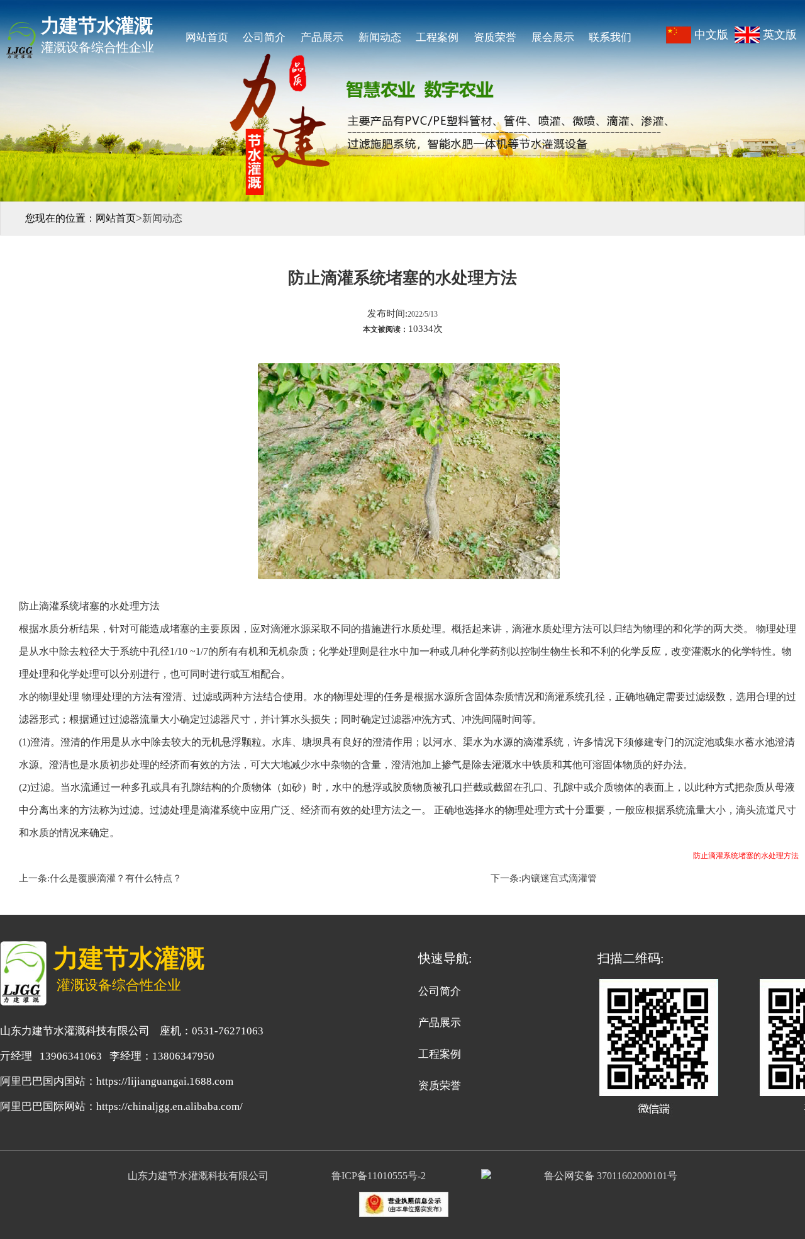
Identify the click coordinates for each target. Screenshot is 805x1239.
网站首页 (207, 37)
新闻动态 (379, 37)
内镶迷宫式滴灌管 (559, 878)
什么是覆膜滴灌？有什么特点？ (116, 878)
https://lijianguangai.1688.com (164, 1081)
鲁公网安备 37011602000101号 (610, 1175)
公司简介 (264, 37)
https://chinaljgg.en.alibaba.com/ (169, 1106)
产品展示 (322, 37)
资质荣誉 (495, 37)
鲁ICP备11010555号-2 (381, 1175)
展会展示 (552, 37)
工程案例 (437, 37)
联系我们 (610, 37)
